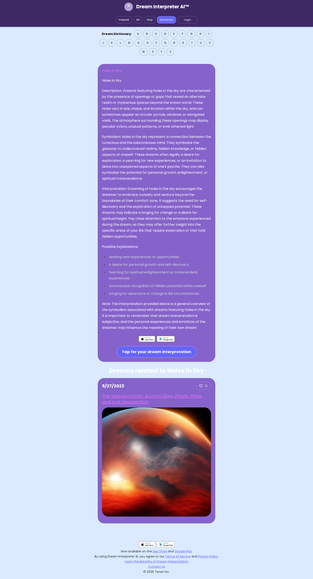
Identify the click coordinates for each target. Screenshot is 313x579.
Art (138, 20)
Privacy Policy (208, 556)
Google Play (183, 551)
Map (150, 20)
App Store (160, 551)
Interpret (124, 20)
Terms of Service (178, 556)
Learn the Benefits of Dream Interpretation (156, 561)
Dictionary (166, 20)
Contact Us (156, 567)
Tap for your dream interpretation (156, 351)
